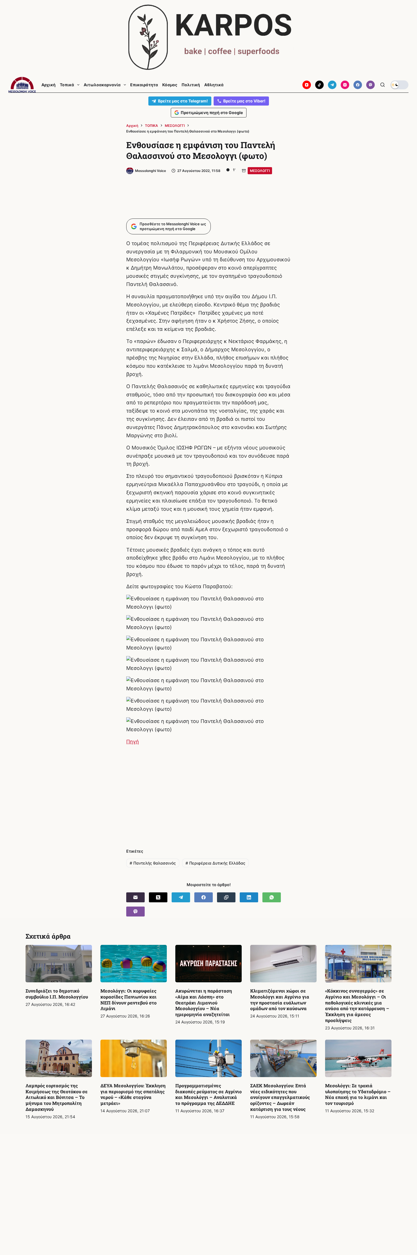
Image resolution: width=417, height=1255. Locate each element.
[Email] (135, 897)
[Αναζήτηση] (382, 85)
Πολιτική (191, 85)
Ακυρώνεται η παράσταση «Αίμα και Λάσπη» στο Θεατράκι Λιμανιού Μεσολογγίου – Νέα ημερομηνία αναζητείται (203, 1002)
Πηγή (132, 742)
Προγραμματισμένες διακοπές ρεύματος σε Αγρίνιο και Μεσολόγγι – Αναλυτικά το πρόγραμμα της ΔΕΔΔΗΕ (208, 1094)
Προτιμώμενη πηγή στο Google (212, 112)
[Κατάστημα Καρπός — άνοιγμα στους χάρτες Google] (208, 37)
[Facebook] (357, 85)
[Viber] (370, 85)
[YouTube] (306, 85)
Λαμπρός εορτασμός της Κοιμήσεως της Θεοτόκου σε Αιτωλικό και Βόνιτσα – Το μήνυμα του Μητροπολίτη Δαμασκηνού (57, 1097)
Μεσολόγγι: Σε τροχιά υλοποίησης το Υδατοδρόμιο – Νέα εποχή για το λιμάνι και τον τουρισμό (358, 1094)
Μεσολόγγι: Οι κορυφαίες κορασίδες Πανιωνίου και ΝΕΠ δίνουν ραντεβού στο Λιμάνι (128, 999)
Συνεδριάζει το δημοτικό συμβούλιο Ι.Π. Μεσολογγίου (57, 994)
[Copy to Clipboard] (226, 897)
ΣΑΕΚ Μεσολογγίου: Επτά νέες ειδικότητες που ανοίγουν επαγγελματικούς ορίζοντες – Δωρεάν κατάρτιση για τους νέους (280, 1097)
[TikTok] (319, 85)
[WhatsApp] (271, 897)
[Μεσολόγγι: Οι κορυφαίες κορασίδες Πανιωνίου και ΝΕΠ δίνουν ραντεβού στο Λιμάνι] (133, 963)
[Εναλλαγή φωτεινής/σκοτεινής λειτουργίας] (399, 84)
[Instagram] (345, 85)
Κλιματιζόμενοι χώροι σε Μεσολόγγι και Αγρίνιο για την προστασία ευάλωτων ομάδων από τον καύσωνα (279, 999)
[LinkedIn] (249, 897)
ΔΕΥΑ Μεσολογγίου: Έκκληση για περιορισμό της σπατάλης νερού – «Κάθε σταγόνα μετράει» (133, 1094)
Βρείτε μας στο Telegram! (183, 100)
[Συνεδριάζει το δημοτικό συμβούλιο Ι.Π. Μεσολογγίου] (59, 963)
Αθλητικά (214, 85)
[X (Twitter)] (158, 897)
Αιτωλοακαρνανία (102, 85)
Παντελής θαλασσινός (153, 863)
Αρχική (48, 85)
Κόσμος (169, 85)
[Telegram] (332, 85)
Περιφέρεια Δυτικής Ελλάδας (215, 863)
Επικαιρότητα (144, 85)
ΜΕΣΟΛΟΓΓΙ (260, 171)
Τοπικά (67, 85)
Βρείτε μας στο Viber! (244, 100)
